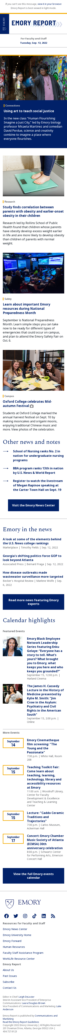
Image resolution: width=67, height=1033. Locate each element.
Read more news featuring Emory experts (34, 602)
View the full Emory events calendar (33, 876)
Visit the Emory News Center (33, 505)
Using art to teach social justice (29, 111)
